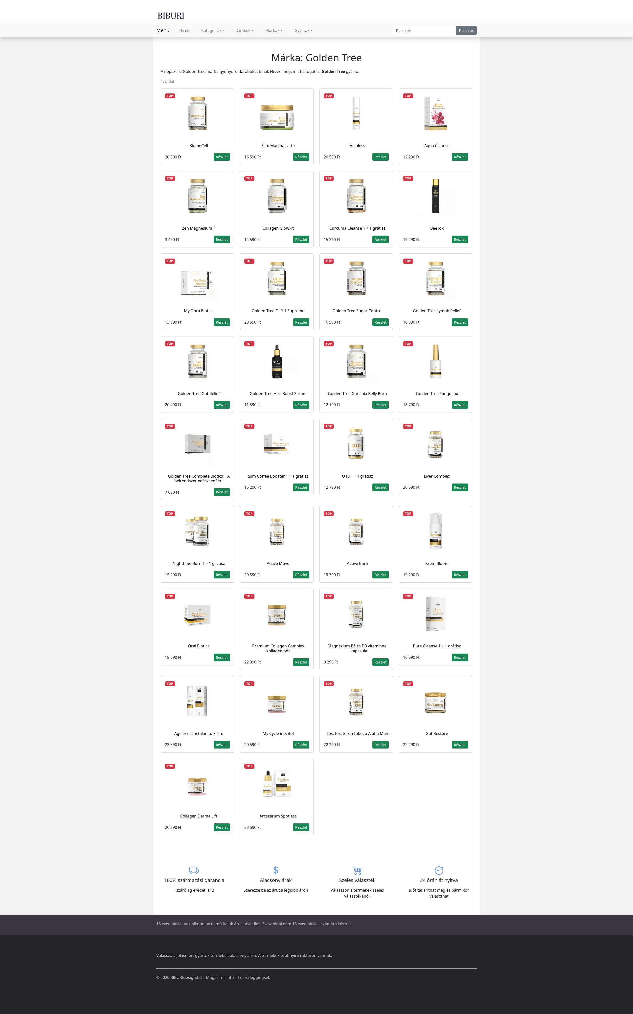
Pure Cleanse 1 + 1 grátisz (437, 646)
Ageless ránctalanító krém (198, 733)
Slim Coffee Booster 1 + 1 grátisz (278, 476)
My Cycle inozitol (278, 733)
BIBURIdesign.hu (186, 977)
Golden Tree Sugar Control (358, 310)
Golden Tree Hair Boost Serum (278, 393)
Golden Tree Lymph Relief (437, 310)
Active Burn (357, 563)
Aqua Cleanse (437, 145)
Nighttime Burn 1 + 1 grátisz (199, 563)
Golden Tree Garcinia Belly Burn (357, 393)
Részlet (222, 156)
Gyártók (302, 30)
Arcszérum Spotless (278, 816)
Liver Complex (437, 476)
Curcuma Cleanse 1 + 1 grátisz (357, 228)
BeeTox (437, 228)
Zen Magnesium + (198, 228)
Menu (162, 30)
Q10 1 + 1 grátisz (357, 476)
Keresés (466, 30)
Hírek (184, 30)
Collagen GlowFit (278, 228)
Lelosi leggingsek (254, 977)
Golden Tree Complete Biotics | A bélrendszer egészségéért (199, 478)
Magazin (214, 977)
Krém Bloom (437, 563)
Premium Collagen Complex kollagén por (278, 648)
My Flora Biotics (198, 310)
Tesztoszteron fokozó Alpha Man (357, 733)
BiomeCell (198, 145)
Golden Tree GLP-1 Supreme (278, 310)
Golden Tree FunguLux (437, 393)
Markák (272, 30)
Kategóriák (211, 30)
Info (230, 977)
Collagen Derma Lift (198, 816)
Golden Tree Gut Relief (199, 393)
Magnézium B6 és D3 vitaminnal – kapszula (357, 648)
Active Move (278, 563)
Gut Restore (437, 733)
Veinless (357, 145)
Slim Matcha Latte (278, 145)
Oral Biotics (198, 646)
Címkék (243, 30)
